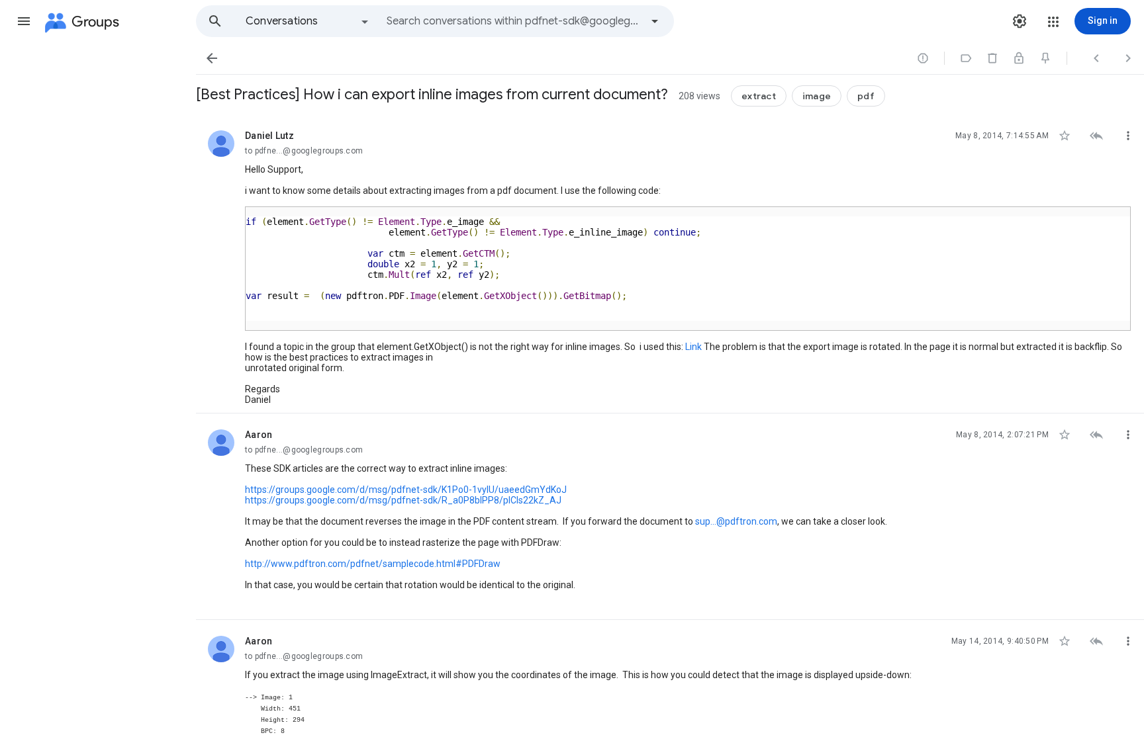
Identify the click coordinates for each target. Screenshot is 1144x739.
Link (693, 346)
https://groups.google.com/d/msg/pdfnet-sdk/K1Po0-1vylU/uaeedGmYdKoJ (406, 489)
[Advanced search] (654, 21)
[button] (24, 21)
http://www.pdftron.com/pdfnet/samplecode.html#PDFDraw (373, 563)
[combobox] (514, 21)
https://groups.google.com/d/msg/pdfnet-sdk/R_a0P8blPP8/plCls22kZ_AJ (403, 500)
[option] (308, 21)
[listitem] (670, 263)
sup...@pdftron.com (736, 521)
